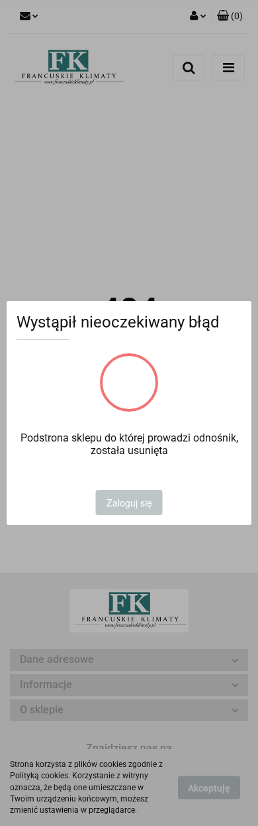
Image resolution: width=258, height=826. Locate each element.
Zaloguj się (129, 502)
